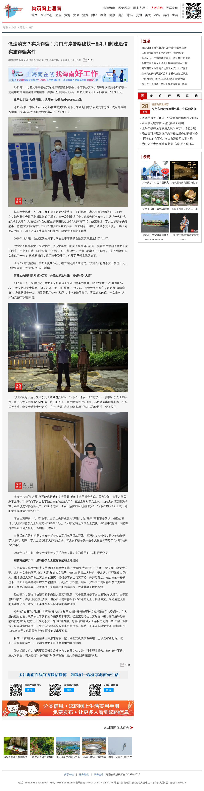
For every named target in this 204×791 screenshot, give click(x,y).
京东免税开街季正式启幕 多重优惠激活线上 (165, 73)
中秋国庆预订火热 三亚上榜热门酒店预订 (163, 78)
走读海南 (109, 8)
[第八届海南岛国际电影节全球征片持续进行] (184, 170)
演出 (157, 15)
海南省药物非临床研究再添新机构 (163, 123)
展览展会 (124, 8)
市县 (14, 27)
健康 (112, 15)
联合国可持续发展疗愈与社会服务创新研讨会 (170, 133)
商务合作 (99, 774)
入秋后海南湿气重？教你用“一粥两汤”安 (163, 53)
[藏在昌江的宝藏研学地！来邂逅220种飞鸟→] (155, 223)
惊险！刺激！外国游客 (15, 757)
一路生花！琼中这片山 (42, 757)
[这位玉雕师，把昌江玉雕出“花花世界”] (184, 196)
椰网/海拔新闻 (15, 60)
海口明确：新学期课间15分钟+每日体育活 (164, 47)
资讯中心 (46, 15)
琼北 (22, 27)
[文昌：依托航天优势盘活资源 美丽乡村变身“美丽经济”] (155, 196)
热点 (58, 15)
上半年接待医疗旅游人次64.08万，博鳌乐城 (169, 128)
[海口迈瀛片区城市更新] (68, 746)
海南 (5, 27)
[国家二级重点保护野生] (120, 746)
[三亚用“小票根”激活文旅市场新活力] (184, 223)
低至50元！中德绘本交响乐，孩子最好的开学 (166, 58)
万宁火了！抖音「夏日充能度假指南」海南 (164, 84)
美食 (148, 15)
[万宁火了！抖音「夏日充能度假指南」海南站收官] (155, 170)
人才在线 (157, 8)
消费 (85, 15)
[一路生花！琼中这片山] (42, 746)
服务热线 (84, 774)
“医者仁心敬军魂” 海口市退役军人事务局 (167, 138)
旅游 (67, 15)
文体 (76, 15)
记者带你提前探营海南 (94, 757)
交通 (139, 15)
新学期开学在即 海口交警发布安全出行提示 (165, 68)
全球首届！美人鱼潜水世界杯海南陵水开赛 (164, 63)
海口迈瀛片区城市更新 (68, 757)
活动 (166, 15)
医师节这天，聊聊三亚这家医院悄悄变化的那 (170, 118)
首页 (34, 15)
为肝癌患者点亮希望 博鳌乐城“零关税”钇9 (168, 143)
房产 (121, 15)
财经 (94, 15)
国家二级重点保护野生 (120, 757)
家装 (130, 15)
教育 (103, 15)
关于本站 (69, 774)
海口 (31, 27)
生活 (175, 15)
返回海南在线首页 (116, 727)
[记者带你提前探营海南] (94, 746)
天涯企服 (172, 8)
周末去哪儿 (140, 8)
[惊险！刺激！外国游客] (15, 746)
